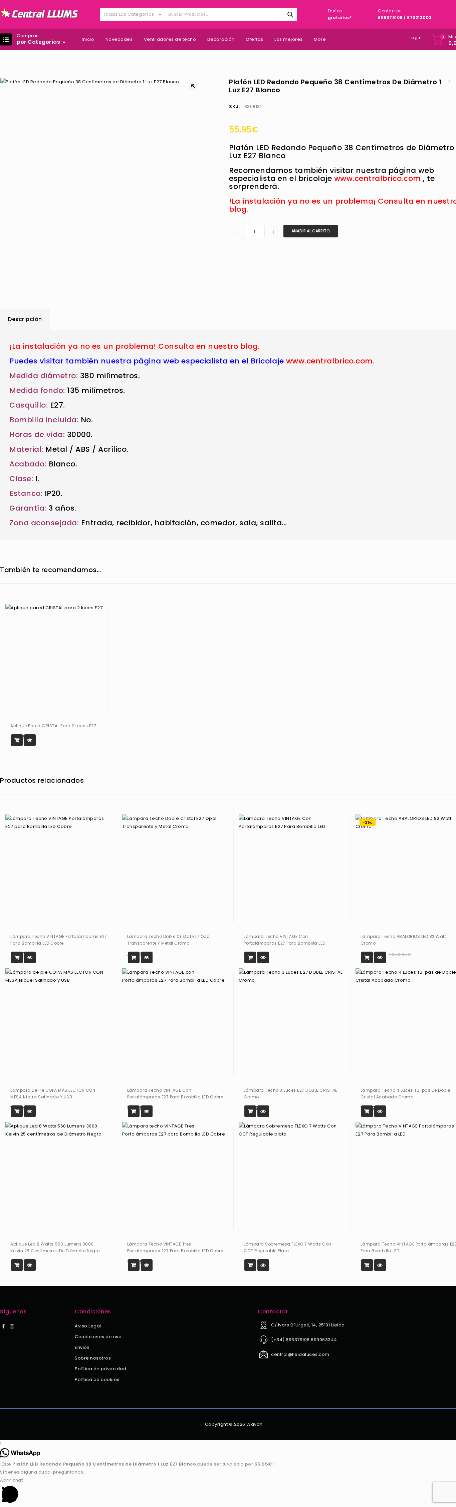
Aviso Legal (88, 1326)
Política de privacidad (100, 1369)
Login (416, 37)
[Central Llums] (39, 13)
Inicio (88, 39)
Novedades (119, 39)
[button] (193, 86)
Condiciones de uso (98, 1336)
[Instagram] (12, 1327)
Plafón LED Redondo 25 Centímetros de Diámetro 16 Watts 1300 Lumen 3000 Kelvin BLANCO (449, 81)
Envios (82, 1347)
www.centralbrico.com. (330, 361)
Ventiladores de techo (170, 39)
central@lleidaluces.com (300, 1354)
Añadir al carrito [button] (17, 740)
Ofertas (254, 39)
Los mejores (288, 39)
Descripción (25, 319)
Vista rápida (30, 740)
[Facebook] (3, 1327)
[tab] (25, 319)
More (320, 39)
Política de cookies (97, 1379)
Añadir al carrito (310, 231)
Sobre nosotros (93, 1358)
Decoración (221, 39)
